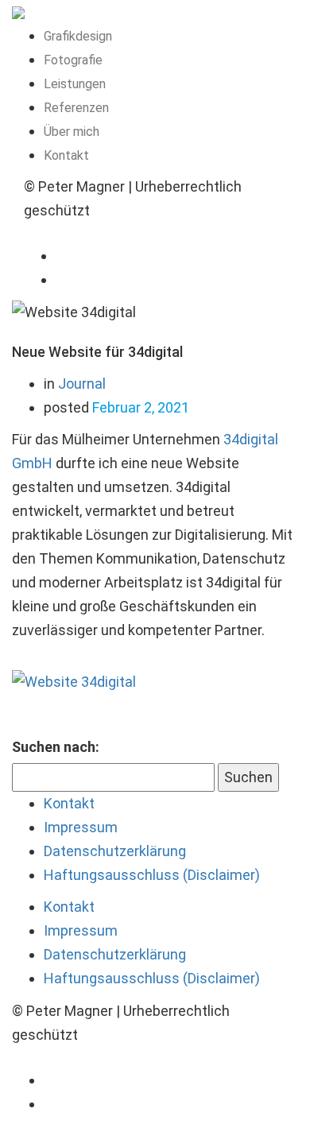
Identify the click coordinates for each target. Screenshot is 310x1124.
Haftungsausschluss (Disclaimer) (152, 874)
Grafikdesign (78, 36)
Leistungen (75, 83)
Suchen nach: (55, 746)
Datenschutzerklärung (115, 851)
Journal (82, 383)
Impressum (81, 827)
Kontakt (66, 155)
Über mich (71, 131)
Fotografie (73, 60)
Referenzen (76, 107)
